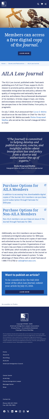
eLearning (6, 378)
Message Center (8, 384)
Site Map (30, 330)
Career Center (7, 375)
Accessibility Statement (30, 328)
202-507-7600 (12, 403)
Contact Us (6, 399)
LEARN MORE (24, 53)
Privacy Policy (15, 328)
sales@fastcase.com (27, 261)
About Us (6, 355)
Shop (4, 387)
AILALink (6, 360)
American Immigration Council (13, 363)
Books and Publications (16, 63)
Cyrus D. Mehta (39, 112)
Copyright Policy (21, 330)
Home (3, 63)
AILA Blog (6, 358)
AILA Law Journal (33, 63)
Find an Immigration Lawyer (12, 381)
